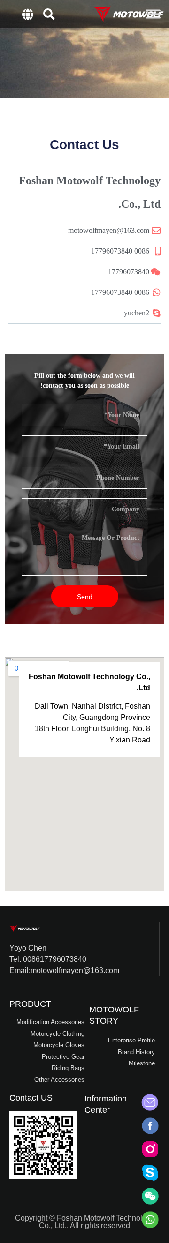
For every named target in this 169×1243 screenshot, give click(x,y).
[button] (48, 14)
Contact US (31, 1097)
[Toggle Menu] (153, 13)
